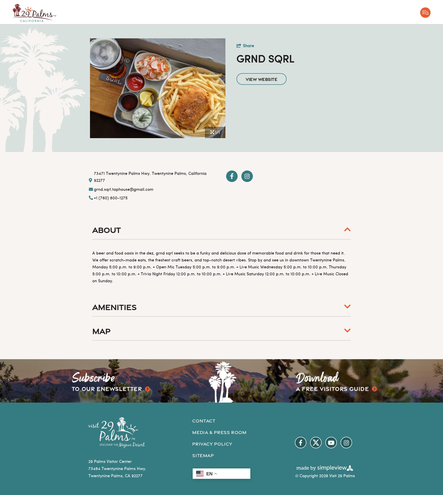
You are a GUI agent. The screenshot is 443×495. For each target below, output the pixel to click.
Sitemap (203, 455)
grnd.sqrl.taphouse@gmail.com (123, 190)
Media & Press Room (219, 432)
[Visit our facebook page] (300, 442)
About (106, 229)
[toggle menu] (425, 12)
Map (101, 330)
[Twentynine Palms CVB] (34, 13)
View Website (261, 79)
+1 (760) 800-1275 (111, 198)
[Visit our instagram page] (346, 442)
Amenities (114, 306)
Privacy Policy (212, 443)
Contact (203, 420)
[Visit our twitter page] (316, 442)
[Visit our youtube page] (331, 442)
